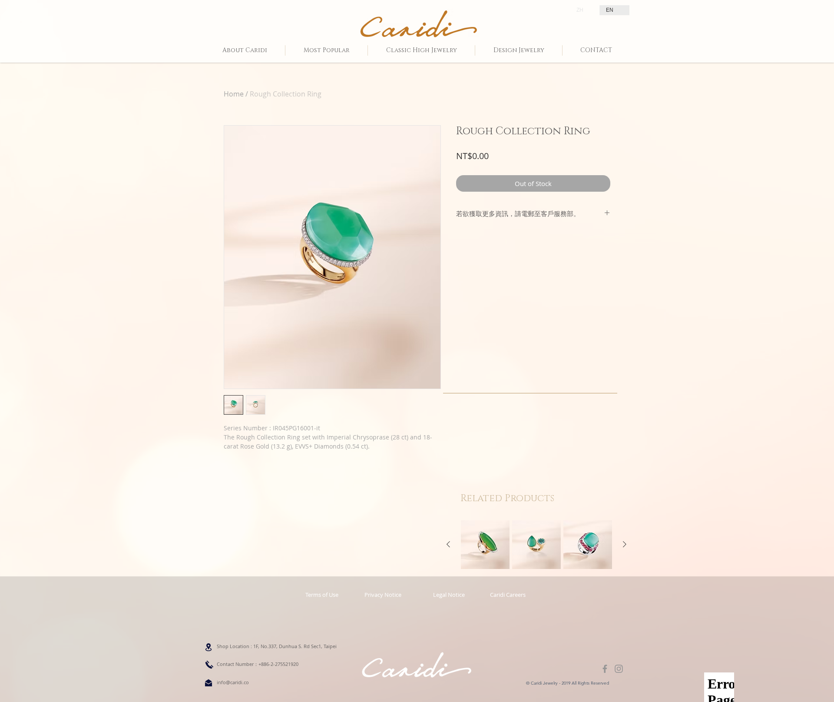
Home (234, 94)
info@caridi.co (233, 682)
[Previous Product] (448, 544)
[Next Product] (624, 544)
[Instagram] (618, 668)
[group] (536, 544)
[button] (449, 594)
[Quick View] (485, 544)
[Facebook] (604, 668)
